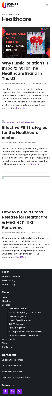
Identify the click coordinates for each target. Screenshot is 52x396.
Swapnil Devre (11, 142)
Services (6, 304)
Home (4, 14)
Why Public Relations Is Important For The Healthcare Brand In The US (25, 70)
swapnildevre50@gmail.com (17, 83)
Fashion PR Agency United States (25, 312)
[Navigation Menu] (47, 5)
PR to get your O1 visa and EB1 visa (25, 331)
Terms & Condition (11, 276)
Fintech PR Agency (18, 308)
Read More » (22, 108)
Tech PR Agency (17, 327)
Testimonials (8, 339)
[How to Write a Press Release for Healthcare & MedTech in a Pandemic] (26, 178)
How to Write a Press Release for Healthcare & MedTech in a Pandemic (24, 219)
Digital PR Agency (17, 316)
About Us (6, 301)
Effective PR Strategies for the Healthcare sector (24, 133)
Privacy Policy (8, 280)
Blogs (4, 343)
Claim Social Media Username (23, 335)
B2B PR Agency (16, 324)
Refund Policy (8, 284)
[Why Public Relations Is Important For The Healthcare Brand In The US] (26, 57)
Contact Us (7, 346)
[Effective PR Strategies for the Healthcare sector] (19, 122)
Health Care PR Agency (20, 320)
